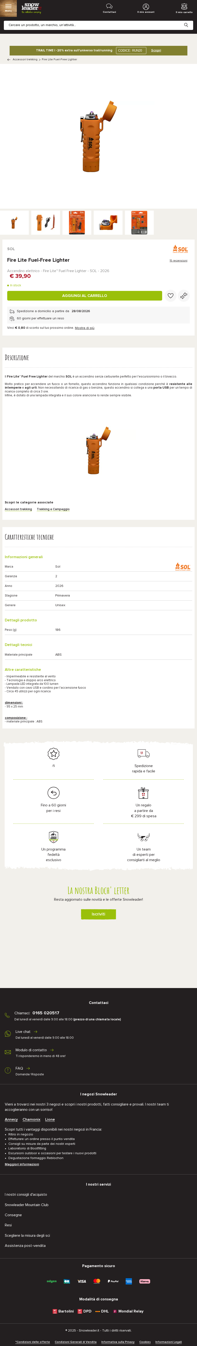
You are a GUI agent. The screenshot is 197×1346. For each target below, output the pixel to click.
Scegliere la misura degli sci (27, 1235)
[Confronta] (184, 296)
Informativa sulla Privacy (118, 1342)
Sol (11, 249)
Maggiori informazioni (22, 1164)
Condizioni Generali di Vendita (76, 1342)
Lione (50, 1119)
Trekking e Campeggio (53, 509)
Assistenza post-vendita (25, 1246)
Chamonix (31, 1119)
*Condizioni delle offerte (32, 1342)
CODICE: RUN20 (130, 50)
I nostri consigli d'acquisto (26, 1194)
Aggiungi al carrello (84, 296)
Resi (8, 1225)
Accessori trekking (25, 59)
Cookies (145, 1342)
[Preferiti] (171, 296)
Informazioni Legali (168, 1342)
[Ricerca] (190, 21)
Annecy (11, 1119)
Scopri (156, 50)
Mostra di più (84, 328)
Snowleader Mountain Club (27, 1205)
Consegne (13, 1215)
